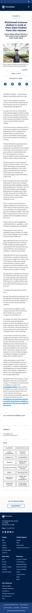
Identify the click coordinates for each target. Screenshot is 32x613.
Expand (24, 70)
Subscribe (15, 506)
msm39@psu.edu (8, 434)
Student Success (22, 448)
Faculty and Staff (9, 467)
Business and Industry (22, 467)
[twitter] (12, 84)
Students (9, 462)
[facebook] (5, 84)
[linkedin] (19, 84)
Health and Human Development (22, 478)
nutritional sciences (9, 484)
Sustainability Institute (10, 387)
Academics (16, 16)
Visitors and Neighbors (22, 462)
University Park (23, 472)
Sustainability (22, 457)
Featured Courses (23, 452)
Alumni (9, 472)
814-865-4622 (13, 435)
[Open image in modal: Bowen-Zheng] (16, 53)
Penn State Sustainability (22, 484)
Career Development (9, 452)
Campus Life (9, 457)
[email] (26, 84)
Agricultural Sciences (9, 477)
